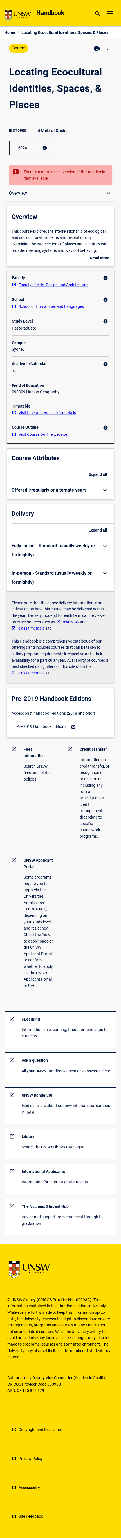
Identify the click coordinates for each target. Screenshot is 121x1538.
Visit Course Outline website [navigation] (43, 434)
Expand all (98, 474)
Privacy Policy (31, 1458)
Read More (99, 258)
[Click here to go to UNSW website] (18, 16)
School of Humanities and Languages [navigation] (51, 306)
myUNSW (71, 622)
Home (10, 32)
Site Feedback (31, 1516)
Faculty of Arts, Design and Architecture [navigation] (53, 285)
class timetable (31, 628)
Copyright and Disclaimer (40, 1429)
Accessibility (29, 1487)
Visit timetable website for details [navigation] (47, 412)
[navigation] (46, 726)
